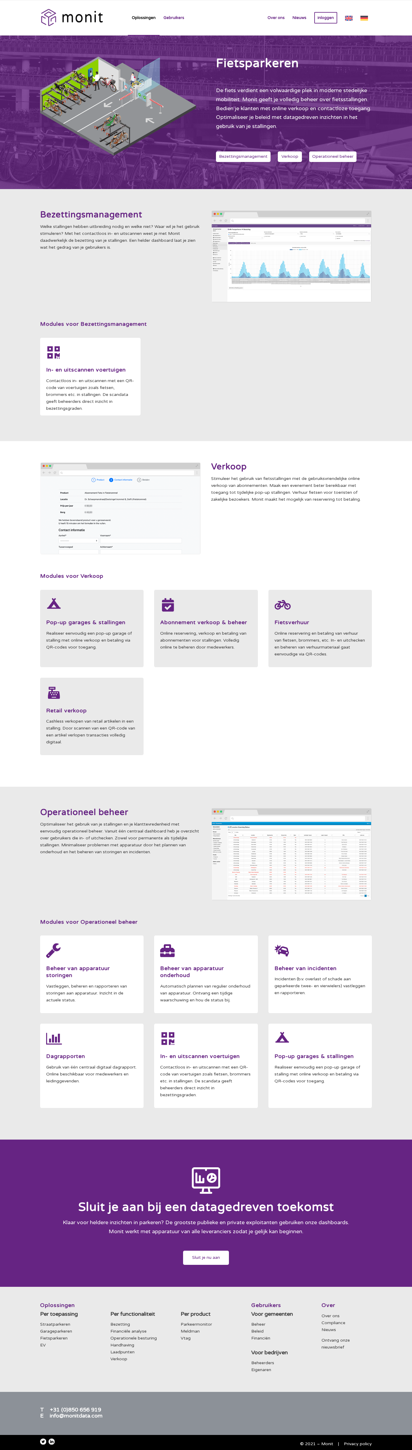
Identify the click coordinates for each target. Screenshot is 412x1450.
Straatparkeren (55, 1324)
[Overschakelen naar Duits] (364, 17)
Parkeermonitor (196, 1324)
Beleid (257, 1331)
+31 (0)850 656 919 (75, 1409)
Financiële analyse (128, 1331)
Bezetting (120, 1324)
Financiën (260, 1338)
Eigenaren (261, 1369)
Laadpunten (122, 1352)
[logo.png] (71, 17)
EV (43, 1345)
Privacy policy (358, 1443)
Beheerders (262, 1362)
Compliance (333, 1322)
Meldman (190, 1331)
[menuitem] (144, 17)
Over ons (331, 1315)
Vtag (186, 1338)
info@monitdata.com (76, 1415)
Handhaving (122, 1345)
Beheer (258, 1324)
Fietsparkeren (54, 1338)
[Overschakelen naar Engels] (349, 17)
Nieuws (329, 1329)
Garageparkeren (56, 1331)
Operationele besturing (133, 1338)
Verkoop (118, 1358)
